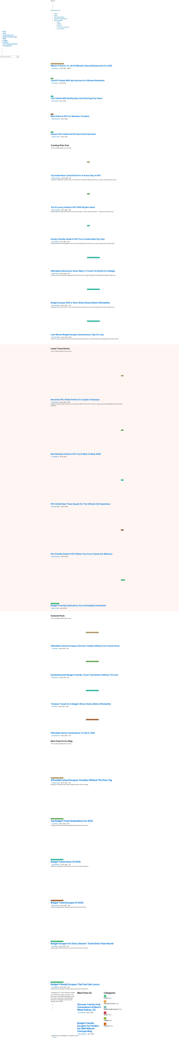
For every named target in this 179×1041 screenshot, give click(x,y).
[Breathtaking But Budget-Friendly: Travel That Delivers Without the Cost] (68, 661)
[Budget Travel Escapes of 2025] (66, 883)
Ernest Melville (55, 241)
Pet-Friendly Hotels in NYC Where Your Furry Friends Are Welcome (81, 554)
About (54, 1037)
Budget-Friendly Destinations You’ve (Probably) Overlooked (78, 605)
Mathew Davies (55, 608)
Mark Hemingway (56, 178)
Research (59, 25)
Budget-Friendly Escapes (60, 18)
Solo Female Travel (59, 17)
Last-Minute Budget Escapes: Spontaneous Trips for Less (77, 334)
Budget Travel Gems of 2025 (66, 861)
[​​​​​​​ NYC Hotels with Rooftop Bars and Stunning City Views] (55, 91)
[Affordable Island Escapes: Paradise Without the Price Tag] (66, 761)
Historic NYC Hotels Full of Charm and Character (73, 134)
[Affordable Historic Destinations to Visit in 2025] (68, 719)
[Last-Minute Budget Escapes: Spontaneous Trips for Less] (69, 321)
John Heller (54, 706)
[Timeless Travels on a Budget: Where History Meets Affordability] (68, 690)
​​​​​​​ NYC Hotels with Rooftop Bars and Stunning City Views (76, 98)
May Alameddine (56, 119)
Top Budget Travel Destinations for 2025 (72, 821)
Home (55, 13)
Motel (58, 22)
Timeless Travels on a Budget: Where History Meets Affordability (81, 704)
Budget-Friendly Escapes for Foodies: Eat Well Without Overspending (88, 1027)
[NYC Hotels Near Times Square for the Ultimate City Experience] (86, 480)
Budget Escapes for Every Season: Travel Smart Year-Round (82, 943)
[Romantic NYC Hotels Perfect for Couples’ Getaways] (86, 375)
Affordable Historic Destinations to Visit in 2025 (73, 733)
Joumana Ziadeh (56, 136)
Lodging (59, 23)
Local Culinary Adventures (63, 27)
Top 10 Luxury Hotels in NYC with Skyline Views (73, 207)
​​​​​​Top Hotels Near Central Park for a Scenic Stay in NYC (76, 175)
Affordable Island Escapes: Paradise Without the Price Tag (81, 780)
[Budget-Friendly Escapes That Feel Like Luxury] (66, 965)
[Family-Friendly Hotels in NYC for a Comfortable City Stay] (69, 225)
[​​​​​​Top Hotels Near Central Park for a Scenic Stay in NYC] (69, 162)
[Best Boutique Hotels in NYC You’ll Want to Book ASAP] (86, 430)
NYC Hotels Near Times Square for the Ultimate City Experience (80, 504)
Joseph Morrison (56, 735)
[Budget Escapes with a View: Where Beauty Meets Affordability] (69, 289)
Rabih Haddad (55, 101)
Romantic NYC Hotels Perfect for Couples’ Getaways (75, 399)
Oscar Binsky (55, 83)
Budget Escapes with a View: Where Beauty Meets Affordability (80, 303)
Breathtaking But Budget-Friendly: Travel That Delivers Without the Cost (84, 675)
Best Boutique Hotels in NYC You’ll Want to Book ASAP (76, 454)
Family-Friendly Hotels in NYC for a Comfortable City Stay (78, 239)
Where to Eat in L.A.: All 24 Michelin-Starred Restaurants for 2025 (81, 66)
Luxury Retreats (60, 28)
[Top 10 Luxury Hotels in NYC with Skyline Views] (69, 194)
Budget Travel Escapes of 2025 (67, 902)
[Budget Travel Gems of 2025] (66, 843)
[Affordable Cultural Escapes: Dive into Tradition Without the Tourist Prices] (68, 632)
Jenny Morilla (55, 68)
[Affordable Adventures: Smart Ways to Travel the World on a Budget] (69, 257)
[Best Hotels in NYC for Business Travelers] (55, 109)
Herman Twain (55, 273)
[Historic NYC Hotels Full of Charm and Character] (55, 127)
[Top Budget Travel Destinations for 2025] (66, 802)
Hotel (55, 15)
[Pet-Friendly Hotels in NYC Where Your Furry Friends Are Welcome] (86, 530)
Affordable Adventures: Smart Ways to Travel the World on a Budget (83, 271)
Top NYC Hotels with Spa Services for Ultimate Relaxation (77, 80)
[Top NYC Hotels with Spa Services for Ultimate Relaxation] (55, 73)
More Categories (58, 20)
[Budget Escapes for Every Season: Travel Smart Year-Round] (66, 924)
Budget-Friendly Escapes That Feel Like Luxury (75, 984)
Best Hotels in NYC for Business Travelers (70, 116)
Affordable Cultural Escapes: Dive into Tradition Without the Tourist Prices (85, 646)
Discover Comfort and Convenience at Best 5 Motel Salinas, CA (89, 1007)
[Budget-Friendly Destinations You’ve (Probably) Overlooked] (86, 580)
